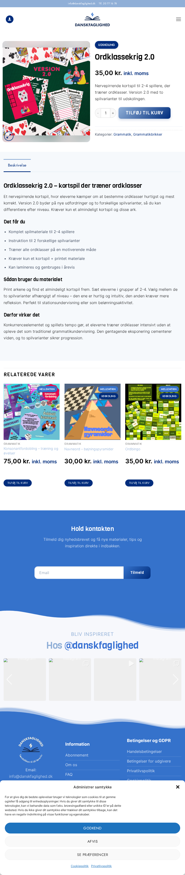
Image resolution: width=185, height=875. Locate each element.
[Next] (181, 439)
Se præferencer (92, 854)
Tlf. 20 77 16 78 (108, 3)
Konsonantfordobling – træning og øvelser (31, 450)
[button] (177, 787)
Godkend (92, 828)
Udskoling (106, 45)
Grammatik (122, 134)
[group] (25, 679)
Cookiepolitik (80, 866)
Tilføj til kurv (144, 113)
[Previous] (3, 439)
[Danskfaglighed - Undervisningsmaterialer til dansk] (92, 19)
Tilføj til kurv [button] (17, 483)
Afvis (92, 841)
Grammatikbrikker (147, 134)
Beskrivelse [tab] (17, 165)
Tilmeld (137, 572)
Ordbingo (132, 449)
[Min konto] (9, 19)
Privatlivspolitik (101, 866)
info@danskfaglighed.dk (81, 3)
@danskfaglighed (102, 645)
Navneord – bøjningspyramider (88, 449)
